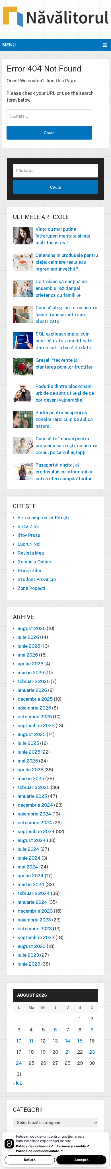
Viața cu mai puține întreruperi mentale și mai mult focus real (63, 236)
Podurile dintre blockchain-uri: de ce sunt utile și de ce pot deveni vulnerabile (65, 393)
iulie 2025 (28, 743)
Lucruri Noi (29, 544)
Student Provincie (37, 579)
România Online (34, 562)
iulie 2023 (28, 955)
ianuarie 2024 (32, 902)
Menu (9, 45)
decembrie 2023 (35, 911)
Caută (49, 132)
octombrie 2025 (35, 717)
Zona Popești (31, 588)
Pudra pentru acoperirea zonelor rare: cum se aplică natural (64, 419)
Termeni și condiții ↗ (73, 1146)
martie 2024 (31, 884)
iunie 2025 (29, 752)
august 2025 (32, 734)
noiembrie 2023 (34, 920)
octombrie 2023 (35, 928)
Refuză (30, 1160)
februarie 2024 (34, 893)
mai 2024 (28, 867)
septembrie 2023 (36, 937)
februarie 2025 (34, 787)
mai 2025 (28, 761)
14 (67, 1041)
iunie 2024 (29, 858)
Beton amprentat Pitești (43, 517)
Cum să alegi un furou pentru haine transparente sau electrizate (66, 314)
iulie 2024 (28, 849)
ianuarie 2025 (32, 796)
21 (67, 1052)
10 (19, 1041)
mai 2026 (28, 655)
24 (19, 1063)
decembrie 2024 (35, 805)
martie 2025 (31, 778)
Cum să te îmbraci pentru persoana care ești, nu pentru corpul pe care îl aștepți (66, 445)
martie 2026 (31, 672)
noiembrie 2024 (34, 814)
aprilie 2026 (30, 664)
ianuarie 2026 (32, 690)
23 (92, 1052)
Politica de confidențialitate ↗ (39, 1151)
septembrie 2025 (36, 725)
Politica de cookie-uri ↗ (35, 1146)
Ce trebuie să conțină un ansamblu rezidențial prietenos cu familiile (61, 288)
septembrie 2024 (36, 831)
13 (55, 1041)
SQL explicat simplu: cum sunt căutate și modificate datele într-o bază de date (64, 340)
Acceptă (81, 1160)
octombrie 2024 (35, 822)
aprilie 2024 (31, 875)
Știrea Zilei (29, 570)
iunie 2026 (29, 646)
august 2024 (32, 840)
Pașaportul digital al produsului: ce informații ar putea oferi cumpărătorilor (64, 471)
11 (31, 1041)
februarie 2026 (34, 681)
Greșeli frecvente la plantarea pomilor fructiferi (65, 363)
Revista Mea (31, 553)
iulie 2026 (28, 637)
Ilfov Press (29, 535)
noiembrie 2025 (34, 708)
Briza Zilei (28, 526)
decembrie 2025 (35, 699)
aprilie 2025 (30, 769)
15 (79, 1041)
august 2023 (32, 946)
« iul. (17, 1083)
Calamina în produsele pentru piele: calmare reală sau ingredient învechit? (67, 262)
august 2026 (32, 628)
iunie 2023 (29, 964)
